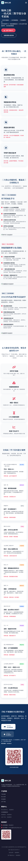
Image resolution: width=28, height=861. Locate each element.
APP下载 (3, 801)
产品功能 (3, 794)
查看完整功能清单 (9, 35)
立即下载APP (9, 30)
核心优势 (3, 796)
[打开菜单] (26, 3)
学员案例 (3, 799)
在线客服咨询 (4, 812)
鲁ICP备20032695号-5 (14, 849)
